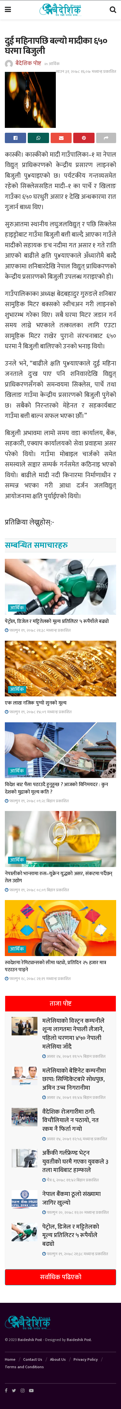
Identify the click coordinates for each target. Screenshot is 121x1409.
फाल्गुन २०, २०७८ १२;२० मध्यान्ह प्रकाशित (77, 1212)
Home (10, 1359)
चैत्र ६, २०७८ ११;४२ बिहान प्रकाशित (72, 1180)
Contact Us (32, 1359)
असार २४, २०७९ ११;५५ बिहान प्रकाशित (76, 1056)
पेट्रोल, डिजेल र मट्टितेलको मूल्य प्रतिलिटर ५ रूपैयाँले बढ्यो (57, 621)
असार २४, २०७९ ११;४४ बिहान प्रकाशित (76, 1097)
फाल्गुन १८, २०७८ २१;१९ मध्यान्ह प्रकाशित (39, 978)
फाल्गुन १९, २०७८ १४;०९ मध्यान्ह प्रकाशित (40, 712)
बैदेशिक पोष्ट (28, 63)
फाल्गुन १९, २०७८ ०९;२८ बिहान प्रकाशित (38, 801)
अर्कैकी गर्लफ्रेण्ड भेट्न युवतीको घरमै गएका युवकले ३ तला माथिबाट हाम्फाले (75, 1161)
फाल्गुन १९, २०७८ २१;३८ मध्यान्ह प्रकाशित (39, 630)
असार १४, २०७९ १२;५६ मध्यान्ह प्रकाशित (76, 1139)
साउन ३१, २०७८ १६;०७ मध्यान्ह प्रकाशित (86, 71)
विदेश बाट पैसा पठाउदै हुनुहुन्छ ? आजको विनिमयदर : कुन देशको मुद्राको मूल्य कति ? (56, 788)
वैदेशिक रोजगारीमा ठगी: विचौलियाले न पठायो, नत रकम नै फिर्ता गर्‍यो (70, 1120)
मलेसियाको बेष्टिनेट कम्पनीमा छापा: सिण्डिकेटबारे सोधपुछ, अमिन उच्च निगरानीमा (74, 1079)
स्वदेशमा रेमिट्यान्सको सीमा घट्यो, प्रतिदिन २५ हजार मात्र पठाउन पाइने (55, 966)
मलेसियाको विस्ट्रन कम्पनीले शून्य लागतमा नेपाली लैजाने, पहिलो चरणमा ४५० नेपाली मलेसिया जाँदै (73, 1034)
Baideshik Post (30, 1339)
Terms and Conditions (24, 1367)
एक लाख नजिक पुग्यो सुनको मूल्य (35, 703)
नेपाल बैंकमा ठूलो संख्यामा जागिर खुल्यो (71, 1198)
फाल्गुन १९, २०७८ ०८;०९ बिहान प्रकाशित (38, 890)
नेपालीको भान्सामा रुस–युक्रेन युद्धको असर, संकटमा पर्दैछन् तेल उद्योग (58, 877)
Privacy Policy (86, 1359)
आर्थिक (54, 63)
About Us (58, 1359)
